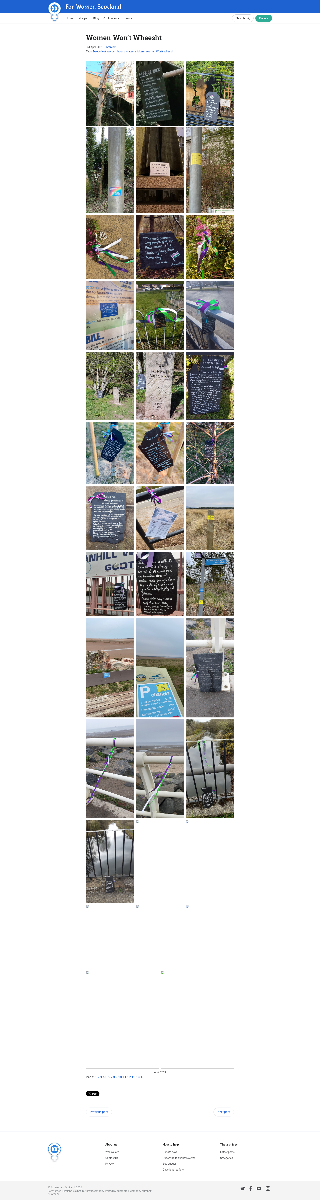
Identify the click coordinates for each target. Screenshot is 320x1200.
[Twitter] (243, 1189)
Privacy (109, 1163)
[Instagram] (268, 1189)
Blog (96, 18)
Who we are (112, 1152)
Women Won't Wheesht (160, 51)
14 (138, 1077)
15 (142, 1077)
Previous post (99, 1112)
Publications (111, 18)
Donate (263, 18)
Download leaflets (173, 1169)
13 (133, 1077)
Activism (111, 47)
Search (240, 18)
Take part (83, 18)
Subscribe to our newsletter (179, 1157)
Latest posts (227, 1152)
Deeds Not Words (104, 51)
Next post (223, 1112)
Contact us (111, 1157)
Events (127, 18)
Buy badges (169, 1163)
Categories (226, 1157)
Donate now (170, 1152)
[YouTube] (259, 1189)
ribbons (120, 51)
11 (124, 1077)
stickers (140, 51)
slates (130, 51)
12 (129, 1077)
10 (120, 1077)
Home (70, 18)
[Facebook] (251, 1189)
